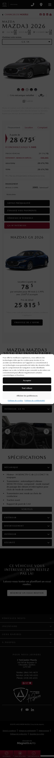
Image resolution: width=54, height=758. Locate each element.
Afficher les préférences (27, 395)
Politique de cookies (15, 401)
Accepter (27, 380)
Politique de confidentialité (35, 401)
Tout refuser (27, 388)
